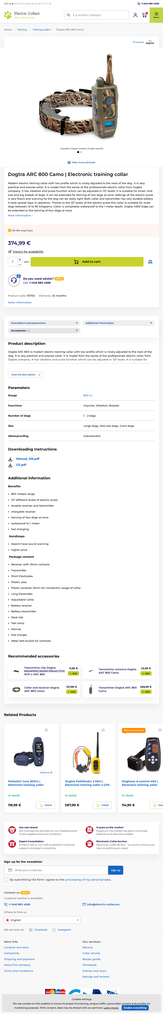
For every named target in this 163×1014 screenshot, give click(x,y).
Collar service (91, 953)
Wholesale (89, 964)
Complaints (11, 953)
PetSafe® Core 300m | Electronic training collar (26, 783)
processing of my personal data (88, 879)
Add (74, 673)
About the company (17, 964)
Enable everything (135, 1007)
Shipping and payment (19, 959)
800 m (87, 395)
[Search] (68, 15)
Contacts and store (16, 947)
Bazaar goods (91, 959)
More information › (20, 215)
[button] (156, 15)
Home (8, 29)
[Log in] (135, 15)
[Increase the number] (19, 259)
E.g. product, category (87, 15)
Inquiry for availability (28, 251)
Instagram (64, 929)
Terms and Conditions (18, 970)
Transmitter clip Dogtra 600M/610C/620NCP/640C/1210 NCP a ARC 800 (44, 671)
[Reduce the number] (19, 264)
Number (12, 262)
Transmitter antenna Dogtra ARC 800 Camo (117, 671)
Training (22, 29)
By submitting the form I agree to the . (60, 879)
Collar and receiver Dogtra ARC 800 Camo (41, 689)
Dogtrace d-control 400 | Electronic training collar (140, 783)
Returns (87, 947)
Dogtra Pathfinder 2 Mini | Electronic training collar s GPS (87, 783)
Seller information (20, 302)
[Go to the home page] (22, 15)
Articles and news (94, 970)
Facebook (41, 929)
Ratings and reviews (96, 976)
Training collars (41, 29)
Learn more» (111, 1007)
